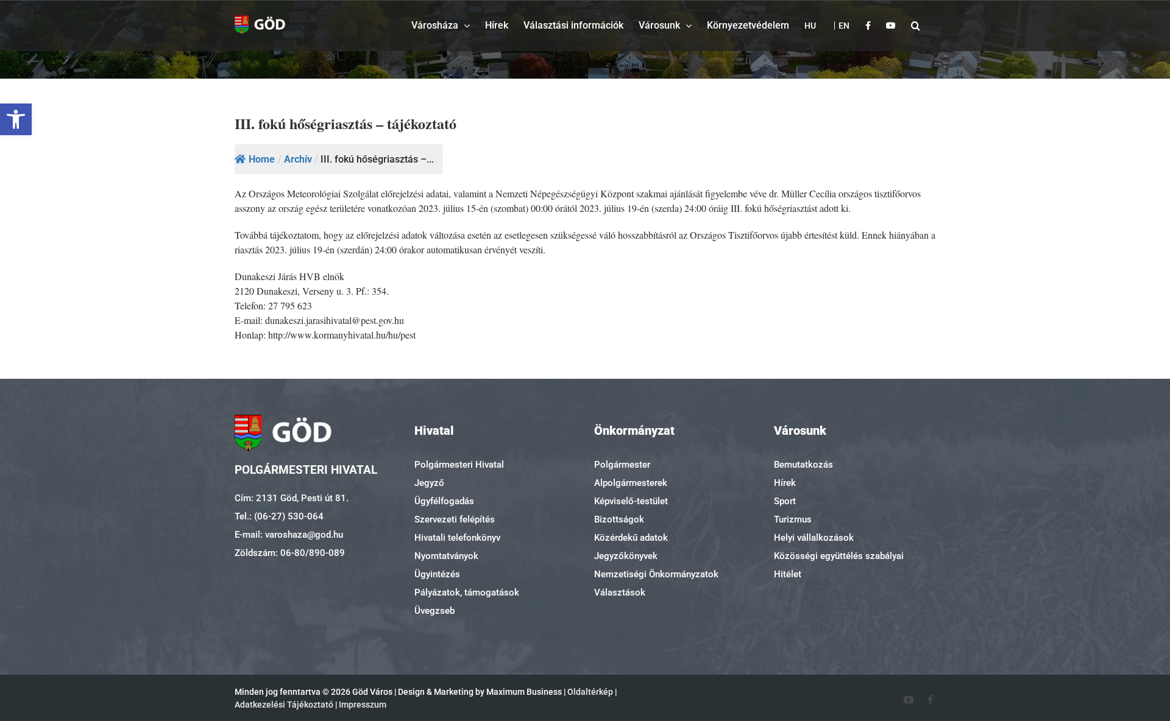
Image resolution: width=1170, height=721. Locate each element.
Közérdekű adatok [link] (631, 537)
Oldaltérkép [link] (590, 692)
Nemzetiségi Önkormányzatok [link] (656, 574)
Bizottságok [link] (619, 519)
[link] (16, 119)
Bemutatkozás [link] (803, 464)
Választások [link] (619, 592)
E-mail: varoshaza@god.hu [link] (289, 534)
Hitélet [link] (787, 574)
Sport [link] (785, 501)
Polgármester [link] (622, 464)
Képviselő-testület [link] (631, 501)
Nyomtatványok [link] (446, 555)
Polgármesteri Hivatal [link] (459, 464)
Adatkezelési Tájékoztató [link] (284, 704)
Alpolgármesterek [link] (630, 482)
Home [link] (262, 159)
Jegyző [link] (429, 482)
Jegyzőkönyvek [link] (626, 555)
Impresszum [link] (362, 704)
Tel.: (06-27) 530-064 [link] (279, 516)
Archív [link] (298, 159)
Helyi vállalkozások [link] (814, 537)
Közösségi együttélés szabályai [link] (839, 555)
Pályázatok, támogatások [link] (466, 592)
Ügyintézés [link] (437, 574)
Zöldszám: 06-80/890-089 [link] (290, 552)
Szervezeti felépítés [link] (454, 519)
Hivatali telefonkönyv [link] (457, 537)
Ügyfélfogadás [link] (444, 501)
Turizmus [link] (793, 519)
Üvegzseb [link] (434, 610)
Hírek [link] (785, 482)
